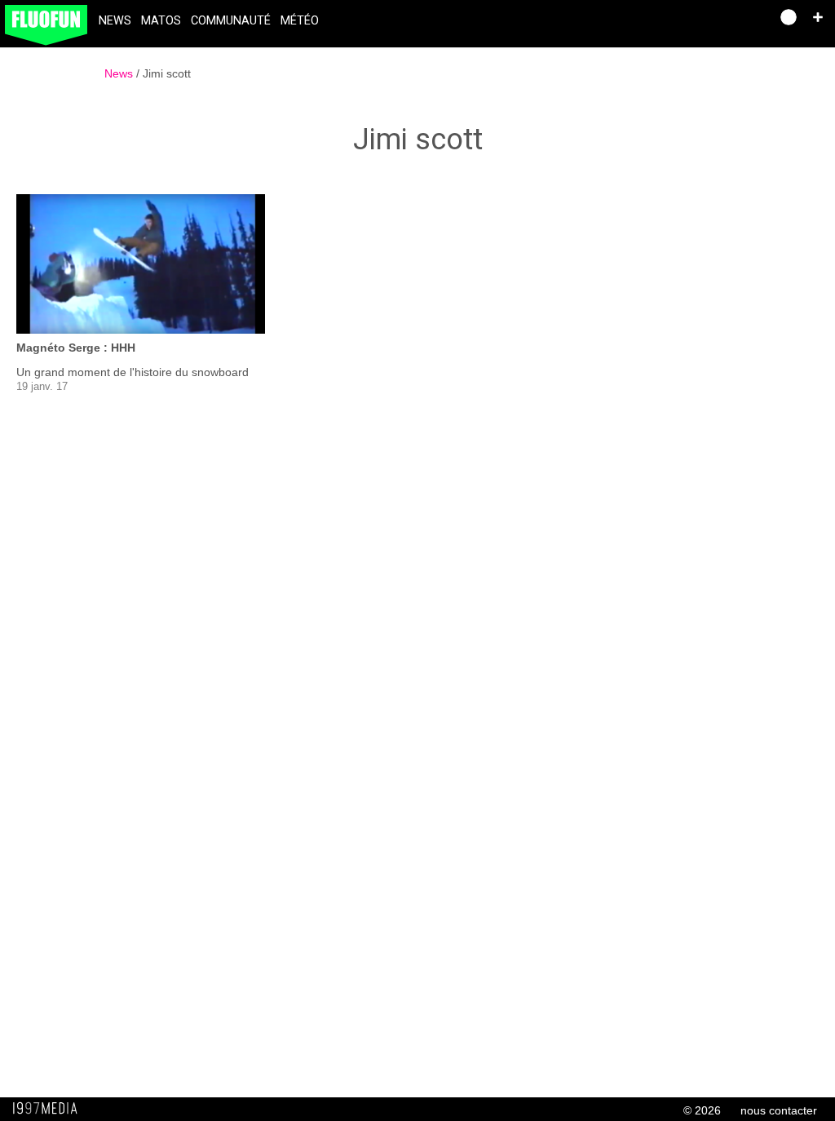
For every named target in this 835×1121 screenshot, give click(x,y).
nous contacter (778, 1110)
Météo (300, 21)
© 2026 (702, 1110)
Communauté (231, 21)
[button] (818, 17)
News (115, 21)
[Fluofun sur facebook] (722, 22)
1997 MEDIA (50, 1108)
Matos (161, 21)
